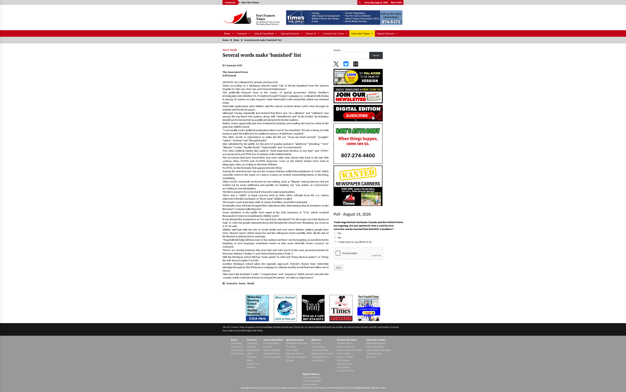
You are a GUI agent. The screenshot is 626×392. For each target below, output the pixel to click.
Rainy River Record (294, 353)
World (233, 49)
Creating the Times (319, 356)
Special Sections (290, 33)
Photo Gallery (237, 353)
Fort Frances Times (265, 17)
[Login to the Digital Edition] (368, 307)
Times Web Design (319, 350)
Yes (339, 233)
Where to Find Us (345, 363)
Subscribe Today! (360, 33)
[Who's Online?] (285, 307)
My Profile (396, 2)
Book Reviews (253, 350)
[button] (360, 2)
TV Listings (291, 346)
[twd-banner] (344, 17)
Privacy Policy (317, 360)
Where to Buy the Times (322, 353)
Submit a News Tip (345, 346)
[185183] (358, 143)
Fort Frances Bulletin (312, 380)
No (339, 237)
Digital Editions (385, 33)
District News (237, 350)
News (227, 33)
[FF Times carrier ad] (358, 185)
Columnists (252, 343)
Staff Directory (343, 360)
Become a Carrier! (272, 356)
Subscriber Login (374, 353)
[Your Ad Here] (313, 307)
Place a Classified (272, 350)
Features (242, 33)
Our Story (315, 343)
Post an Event (343, 367)
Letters (250, 353)
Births (249, 360)
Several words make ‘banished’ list (262, 55)
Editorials (251, 346)
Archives (290, 360)
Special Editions (310, 384)
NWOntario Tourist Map (297, 343)
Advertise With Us (272, 353)
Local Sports (237, 346)
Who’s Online (292, 350)
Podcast (251, 367)
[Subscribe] (340, 308)
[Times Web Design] (257, 307)
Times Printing (317, 346)
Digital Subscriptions (375, 343)
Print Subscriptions (375, 346)
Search (337, 50)
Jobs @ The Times (345, 370)
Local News (236, 343)
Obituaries (252, 356)
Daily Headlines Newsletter (378, 350)
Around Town (253, 363)
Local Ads (268, 346)
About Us (311, 33)
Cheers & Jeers (343, 353)
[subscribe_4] (358, 94)
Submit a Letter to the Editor (350, 350)
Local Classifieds (271, 343)
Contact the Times (333, 33)
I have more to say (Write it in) (355, 241)
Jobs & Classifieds (264, 33)
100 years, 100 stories (296, 356)
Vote (338, 267)
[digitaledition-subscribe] (358, 112)
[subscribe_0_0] (358, 76)
